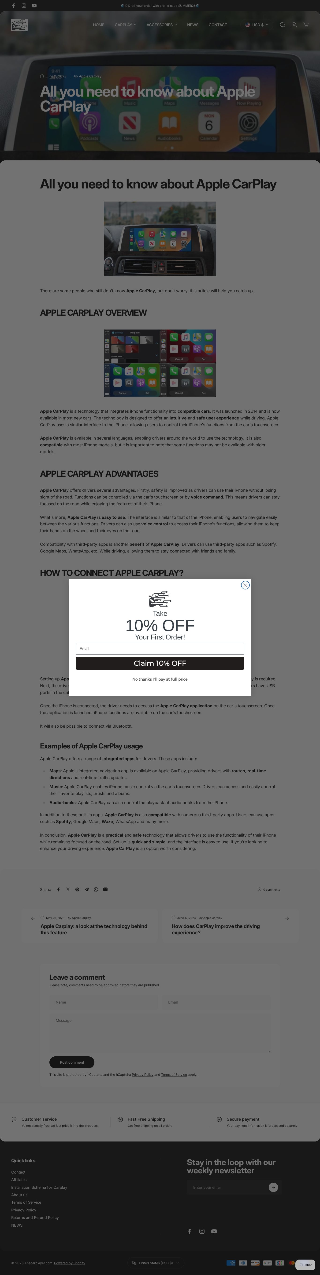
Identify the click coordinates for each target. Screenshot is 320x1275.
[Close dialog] (245, 585)
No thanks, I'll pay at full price (160, 679)
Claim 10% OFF (160, 663)
